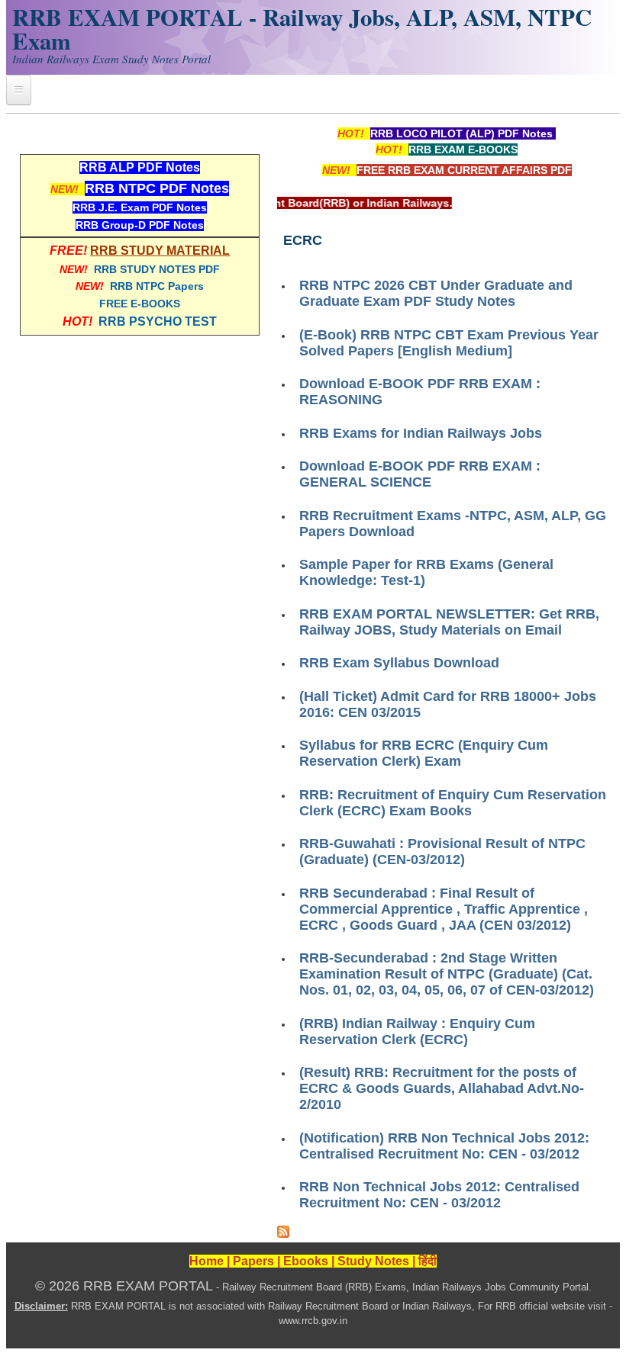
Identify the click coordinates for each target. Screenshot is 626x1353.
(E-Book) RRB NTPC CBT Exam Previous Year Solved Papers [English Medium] (449, 342)
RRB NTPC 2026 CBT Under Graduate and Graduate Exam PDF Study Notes (436, 293)
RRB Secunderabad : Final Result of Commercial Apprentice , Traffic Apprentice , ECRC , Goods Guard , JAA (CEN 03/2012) (443, 909)
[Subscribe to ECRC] (283, 1234)
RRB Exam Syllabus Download (399, 662)
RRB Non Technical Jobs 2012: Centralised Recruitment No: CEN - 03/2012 (439, 1194)
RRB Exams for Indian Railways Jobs (420, 433)
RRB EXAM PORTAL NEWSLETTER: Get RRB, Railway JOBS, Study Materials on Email (449, 622)
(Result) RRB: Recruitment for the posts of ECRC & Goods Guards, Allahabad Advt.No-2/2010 (441, 1088)
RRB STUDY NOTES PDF (157, 269)
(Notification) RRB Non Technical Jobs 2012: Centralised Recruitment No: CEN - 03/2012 (444, 1146)
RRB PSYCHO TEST (157, 321)
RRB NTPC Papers (157, 286)
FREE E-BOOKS (139, 303)
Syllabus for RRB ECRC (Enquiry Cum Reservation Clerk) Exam (423, 753)
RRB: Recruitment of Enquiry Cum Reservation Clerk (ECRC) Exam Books (452, 802)
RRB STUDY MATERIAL (160, 250)
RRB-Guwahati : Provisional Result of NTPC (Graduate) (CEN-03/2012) (442, 851)
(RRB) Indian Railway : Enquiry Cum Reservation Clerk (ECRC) (417, 1031)
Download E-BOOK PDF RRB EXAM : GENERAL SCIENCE (419, 474)
